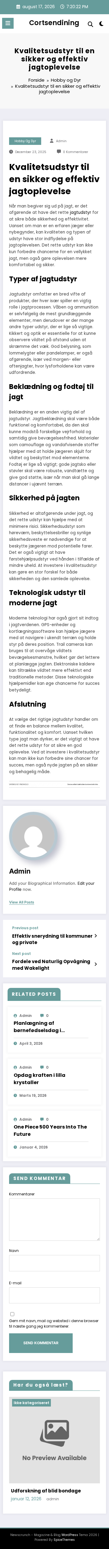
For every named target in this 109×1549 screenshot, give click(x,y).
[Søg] (90, 24)
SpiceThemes (64, 1540)
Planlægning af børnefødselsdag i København (37, 1027)
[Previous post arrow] (95, 936)
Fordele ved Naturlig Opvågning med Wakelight (51, 964)
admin (61, 141)
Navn (14, 1250)
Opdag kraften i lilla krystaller (39, 1079)
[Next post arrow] (95, 964)
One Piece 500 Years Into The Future (50, 1130)
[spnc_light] (101, 25)
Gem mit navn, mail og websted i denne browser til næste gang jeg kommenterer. (53, 1323)
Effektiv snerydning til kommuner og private (52, 939)
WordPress (69, 1535)
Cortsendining (54, 23)
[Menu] (8, 23)
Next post (21, 954)
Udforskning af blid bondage (46, 1491)
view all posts (21, 902)
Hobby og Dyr (25, 141)
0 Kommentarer (75, 152)
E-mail (15, 1283)
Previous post (25, 928)
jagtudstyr (80, 212)
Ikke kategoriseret (31, 1402)
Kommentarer (22, 1194)
